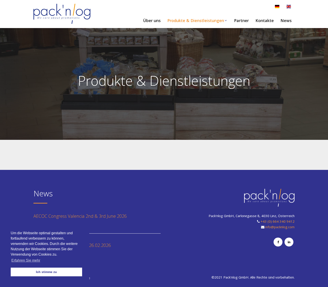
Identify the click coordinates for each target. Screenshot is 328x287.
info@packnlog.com (280, 227)
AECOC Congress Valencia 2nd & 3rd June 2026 (80, 216)
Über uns (152, 20)
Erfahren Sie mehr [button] (25, 260)
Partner (241, 20)
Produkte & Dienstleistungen (195, 20)
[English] (289, 6)
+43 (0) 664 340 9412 (278, 221)
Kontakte (264, 20)
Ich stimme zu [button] (46, 272)
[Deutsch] (277, 6)
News (286, 20)
